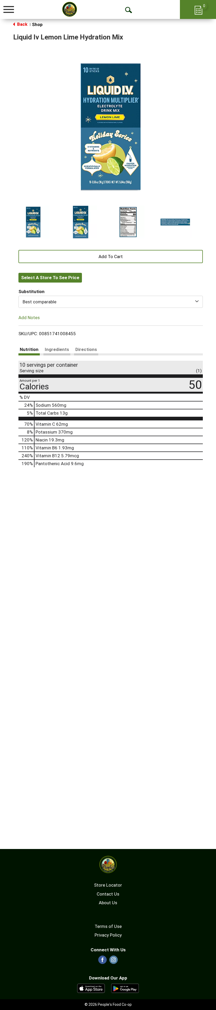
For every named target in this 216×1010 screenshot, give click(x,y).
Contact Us (108, 894)
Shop (37, 24)
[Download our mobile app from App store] (91, 988)
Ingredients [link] (57, 349)
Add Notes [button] (29, 317)
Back (21, 24)
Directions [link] (86, 349)
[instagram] (113, 961)
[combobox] (111, 302)
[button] (33, 222)
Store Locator (108, 885)
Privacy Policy (108, 935)
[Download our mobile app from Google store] (125, 988)
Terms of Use (108, 926)
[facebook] (102, 961)
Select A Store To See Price (50, 277)
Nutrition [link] (29, 349)
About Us (108, 902)
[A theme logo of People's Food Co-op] (70, 9)
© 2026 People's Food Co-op (108, 1004)
